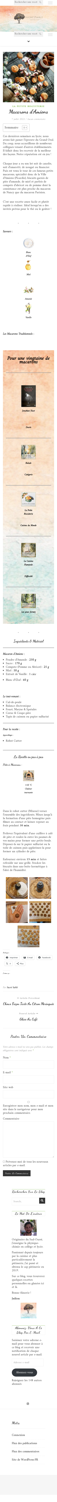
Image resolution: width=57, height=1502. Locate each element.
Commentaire (11, 1119)
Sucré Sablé (12, 987)
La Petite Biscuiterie (28, 106)
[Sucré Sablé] (28, 18)
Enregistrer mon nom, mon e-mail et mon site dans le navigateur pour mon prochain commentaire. (28, 1109)
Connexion (18, 1435)
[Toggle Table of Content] (23, 127)
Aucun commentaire (36, 119)
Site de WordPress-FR (25, 1459)
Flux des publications (24, 1443)
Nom (7, 1058)
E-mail (8, 1072)
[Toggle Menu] (50, 3)
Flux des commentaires (25, 1451)
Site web (8, 1087)
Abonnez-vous (24, 1372)
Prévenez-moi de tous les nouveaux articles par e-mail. (25, 1163)
